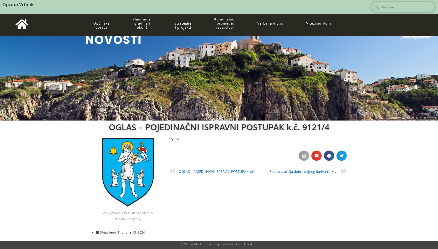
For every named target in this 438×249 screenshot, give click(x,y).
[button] (304, 156)
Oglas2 (174, 138)
